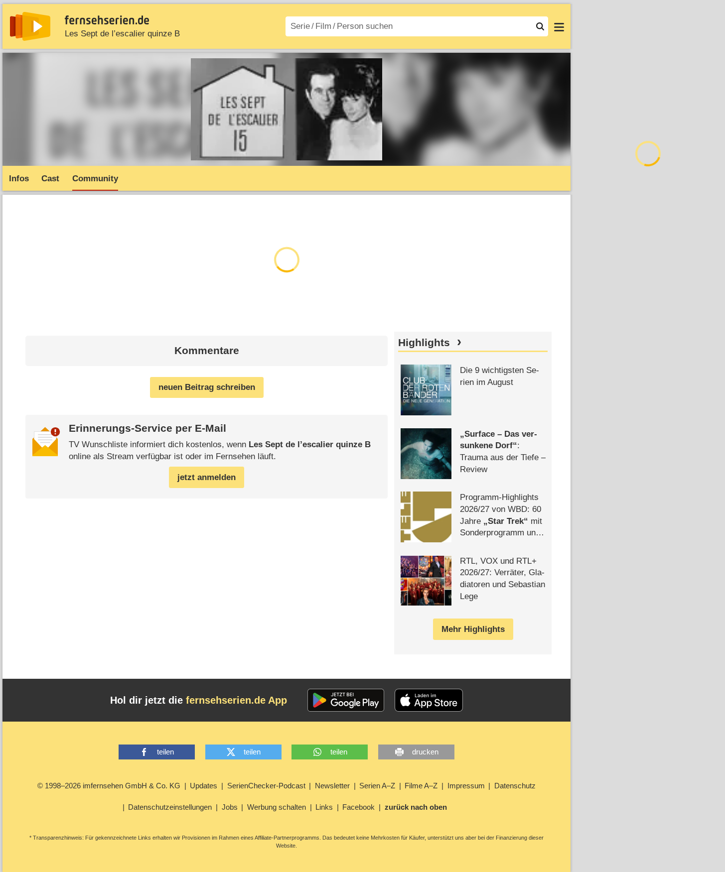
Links (324, 807)
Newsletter (332, 785)
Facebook (358, 807)
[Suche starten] (540, 26)
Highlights (424, 343)
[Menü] (559, 26)
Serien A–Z (377, 785)
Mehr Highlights (473, 629)
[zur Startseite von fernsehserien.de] (30, 26)
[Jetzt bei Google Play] (346, 700)
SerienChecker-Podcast (266, 785)
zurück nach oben (416, 807)
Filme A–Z (421, 785)
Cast (50, 178)
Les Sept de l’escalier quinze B (122, 33)
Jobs (230, 807)
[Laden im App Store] (429, 700)
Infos (19, 178)
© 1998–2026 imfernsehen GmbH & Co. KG (108, 785)
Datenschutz (515, 785)
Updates (203, 785)
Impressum (466, 785)
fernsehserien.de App (236, 700)
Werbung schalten (276, 807)
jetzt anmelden (206, 477)
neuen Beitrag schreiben (206, 387)
